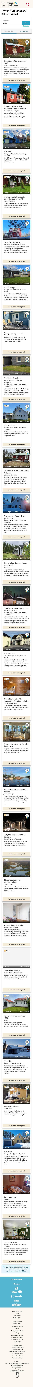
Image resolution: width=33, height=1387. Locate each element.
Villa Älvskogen (10, 288)
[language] (28, 4)
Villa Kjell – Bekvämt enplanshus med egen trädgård (13, 380)
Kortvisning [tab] (24, 31)
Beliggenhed (6, 20)
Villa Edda (8, 1061)
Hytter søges (17, 1323)
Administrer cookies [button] (17, 1339)
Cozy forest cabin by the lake (16, 744)
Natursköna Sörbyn (12, 971)
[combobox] (10, 23)
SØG (26, 23)
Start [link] (17, 1313)
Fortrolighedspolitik (17, 1337)
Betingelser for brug (17, 1335)
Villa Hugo (8, 1152)
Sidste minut (17, 1317)
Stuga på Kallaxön (11, 1107)
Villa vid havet (9, 654)
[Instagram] (17, 1376)
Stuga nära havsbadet (13, 333)
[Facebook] (17, 1373)
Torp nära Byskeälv (12, 242)
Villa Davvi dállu (10, 1242)
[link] (17, 1347)
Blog (17, 1333)
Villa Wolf (7, 152)
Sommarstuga (10, 1197)
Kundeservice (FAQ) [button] (17, 1330)
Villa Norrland (9, 425)
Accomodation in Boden (14, 925)
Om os (17, 1328)
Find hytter (17, 1315)
